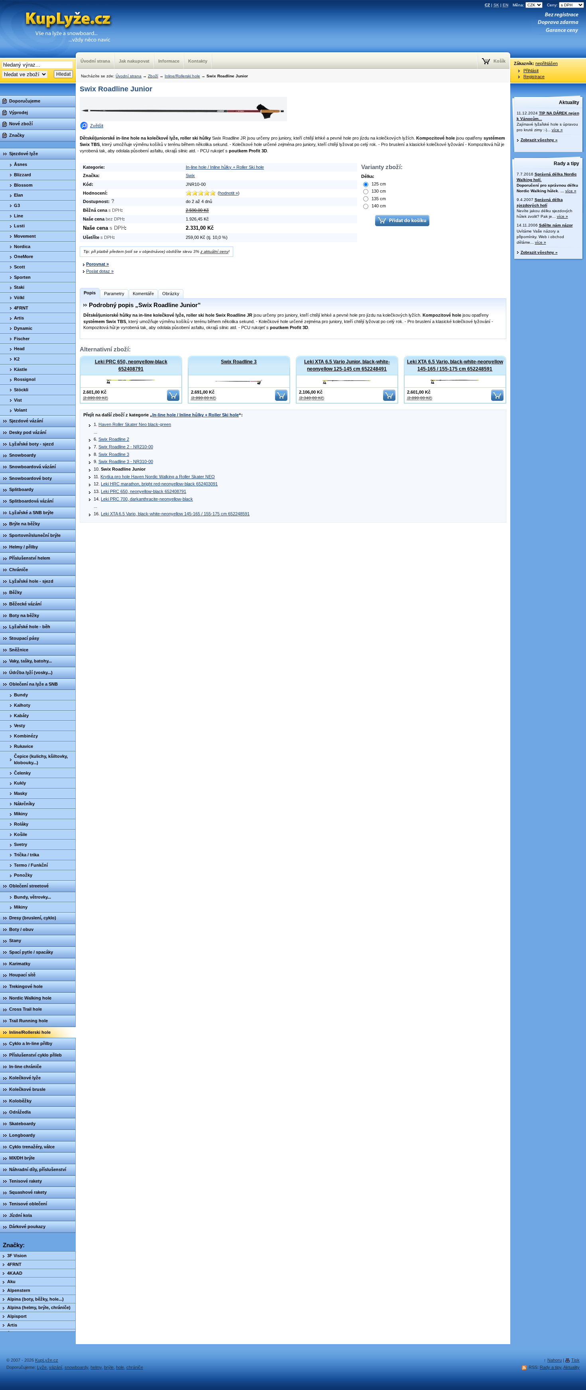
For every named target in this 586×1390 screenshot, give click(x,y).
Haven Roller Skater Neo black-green (134, 424)
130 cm (378, 191)
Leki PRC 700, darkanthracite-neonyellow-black (147, 499)
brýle (109, 1367)
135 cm (378, 198)
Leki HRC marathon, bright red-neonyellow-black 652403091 (159, 483)
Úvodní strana (129, 76)
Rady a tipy (566, 163)
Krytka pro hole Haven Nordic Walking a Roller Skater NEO (157, 476)
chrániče (134, 1367)
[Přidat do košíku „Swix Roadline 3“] (281, 399)
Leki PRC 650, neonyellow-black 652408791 (131, 365)
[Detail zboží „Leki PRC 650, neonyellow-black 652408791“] (131, 381)
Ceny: (553, 5)
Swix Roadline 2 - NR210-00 (125, 446)
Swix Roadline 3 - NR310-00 (125, 461)
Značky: (14, 1245)
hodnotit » (228, 193)
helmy (96, 1367)
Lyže (42, 1367)
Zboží (153, 76)
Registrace (534, 76)
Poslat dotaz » (100, 271)
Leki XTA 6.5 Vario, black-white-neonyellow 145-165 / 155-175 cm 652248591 (455, 365)
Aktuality (569, 102)
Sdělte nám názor (556, 225)
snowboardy (76, 1367)
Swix (190, 175)
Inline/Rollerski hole (182, 76)
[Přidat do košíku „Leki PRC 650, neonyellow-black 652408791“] (173, 399)
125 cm (378, 183)
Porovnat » (97, 264)
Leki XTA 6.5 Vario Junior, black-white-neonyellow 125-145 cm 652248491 (347, 365)
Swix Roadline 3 (239, 362)
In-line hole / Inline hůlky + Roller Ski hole (225, 167)
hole (120, 1367)
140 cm (378, 205)
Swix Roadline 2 (113, 439)
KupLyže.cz (46, 1360)
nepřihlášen (546, 63)
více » (557, 130)
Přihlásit (531, 70)
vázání (55, 1367)
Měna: (519, 5)
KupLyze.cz (65, 20)
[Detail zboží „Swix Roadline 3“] (239, 381)
